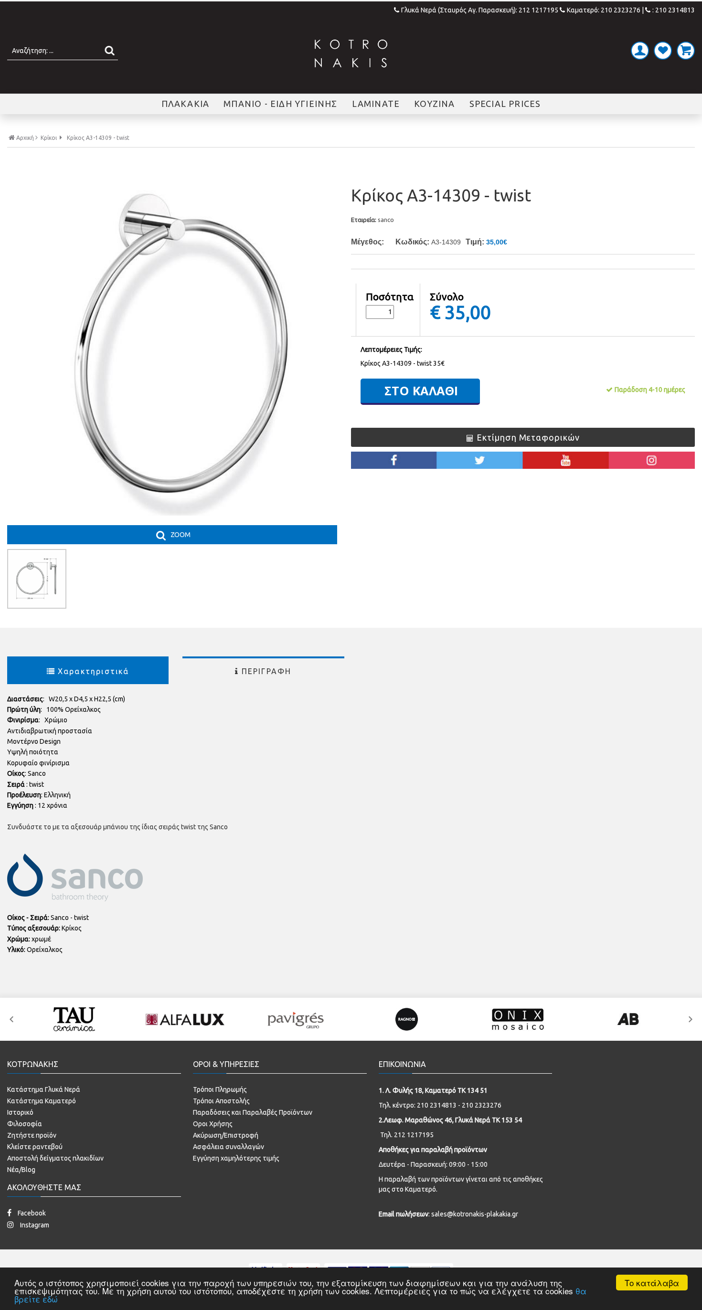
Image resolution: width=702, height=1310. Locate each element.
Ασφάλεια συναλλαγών (228, 1147)
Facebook (31, 1213)
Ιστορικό (20, 1112)
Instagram (34, 1225)
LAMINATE (376, 103)
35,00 (468, 311)
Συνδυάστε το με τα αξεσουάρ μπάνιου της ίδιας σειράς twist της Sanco (117, 827)
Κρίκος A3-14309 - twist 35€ (403, 363)
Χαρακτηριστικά (93, 671)
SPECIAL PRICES (505, 103)
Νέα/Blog (21, 1169)
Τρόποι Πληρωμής (220, 1089)
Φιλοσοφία (24, 1124)
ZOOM (180, 535)
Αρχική (25, 138)
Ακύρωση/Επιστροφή (225, 1135)
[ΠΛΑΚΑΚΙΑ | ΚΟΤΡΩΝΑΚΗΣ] (351, 53)
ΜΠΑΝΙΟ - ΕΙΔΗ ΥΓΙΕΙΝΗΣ (280, 103)
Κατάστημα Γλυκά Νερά (43, 1089)
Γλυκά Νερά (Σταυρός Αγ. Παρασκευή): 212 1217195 (480, 10)
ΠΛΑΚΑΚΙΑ (185, 103)
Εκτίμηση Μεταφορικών (528, 437)
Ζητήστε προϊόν (31, 1135)
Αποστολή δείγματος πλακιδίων (55, 1158)
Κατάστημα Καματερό (41, 1101)
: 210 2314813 (673, 10)
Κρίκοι (49, 138)
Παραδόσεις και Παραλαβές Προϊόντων (252, 1112)
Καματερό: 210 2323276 (603, 10)
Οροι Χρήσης (213, 1124)
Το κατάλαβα (652, 1283)
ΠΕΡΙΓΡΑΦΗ (267, 671)
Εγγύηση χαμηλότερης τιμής (236, 1158)
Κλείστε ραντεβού (35, 1147)
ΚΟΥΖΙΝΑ (434, 103)
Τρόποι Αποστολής (221, 1101)
